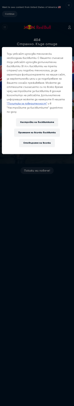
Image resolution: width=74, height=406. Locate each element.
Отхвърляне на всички (37, 143)
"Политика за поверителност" (27, 103)
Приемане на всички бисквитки (37, 132)
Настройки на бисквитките (37, 122)
